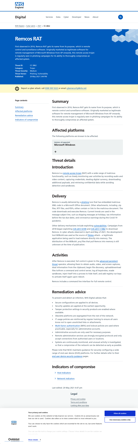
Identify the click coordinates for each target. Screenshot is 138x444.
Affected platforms (23, 111)
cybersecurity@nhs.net (76, 88)
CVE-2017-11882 (98, 229)
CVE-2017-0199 (79, 229)
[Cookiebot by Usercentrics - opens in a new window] (14, 439)
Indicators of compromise (26, 119)
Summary (19, 107)
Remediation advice (24, 115)
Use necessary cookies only (120, 420)
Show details (33, 440)
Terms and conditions (79, 402)
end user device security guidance (67, 356)
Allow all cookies (120, 413)
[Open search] (120, 17)
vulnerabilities (100, 225)
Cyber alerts (30, 26)
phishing (85, 202)
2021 (39, 26)
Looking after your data (80, 405)
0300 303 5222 (52, 88)
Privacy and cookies (78, 399)
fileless (91, 235)
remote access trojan (72, 173)
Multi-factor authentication (67, 325)
